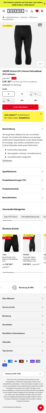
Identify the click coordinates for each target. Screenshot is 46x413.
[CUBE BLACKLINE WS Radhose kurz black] (11, 243)
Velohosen (24, 17)
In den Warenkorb (20, 107)
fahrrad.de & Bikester (14, 407)
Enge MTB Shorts (7, 19)
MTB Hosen (33, 17)
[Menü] (3, 11)
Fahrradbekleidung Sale (30, 217)
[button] (37, 11)
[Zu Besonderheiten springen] (40, 25)
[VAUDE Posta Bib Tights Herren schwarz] (32, 243)
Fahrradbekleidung (12, 17)
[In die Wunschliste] (41, 107)
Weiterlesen (7, 160)
